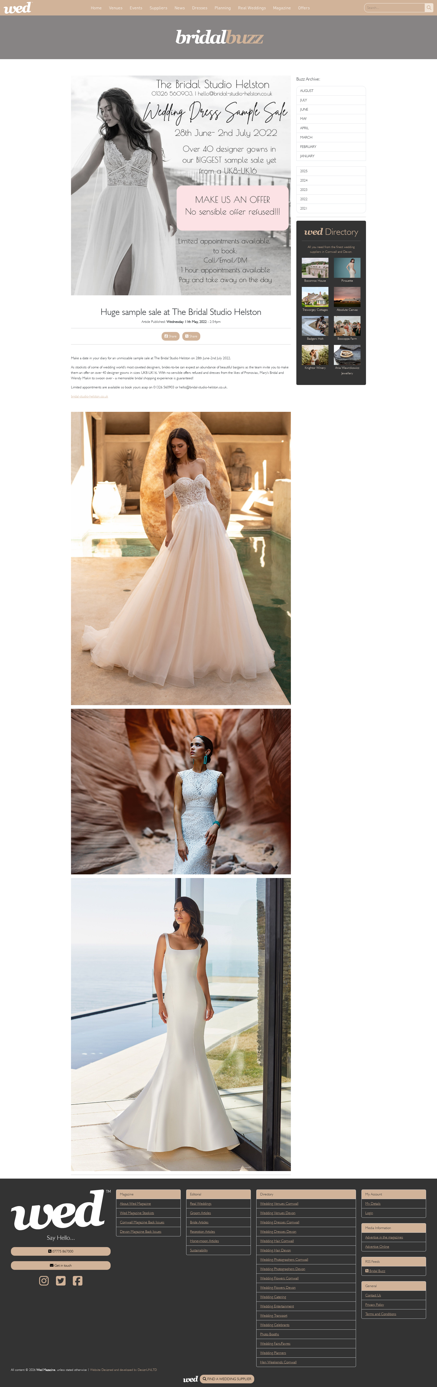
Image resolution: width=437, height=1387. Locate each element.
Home (96, 7)
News (180, 7)
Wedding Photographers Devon (282, 1269)
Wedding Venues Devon (277, 1213)
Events (136, 7)
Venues (115, 7)
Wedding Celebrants (275, 1325)
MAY (303, 118)
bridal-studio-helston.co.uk (89, 396)
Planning (223, 7)
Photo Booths (269, 1334)
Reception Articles (202, 1231)
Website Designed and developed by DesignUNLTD (123, 1370)
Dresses (199, 7)
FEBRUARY (308, 146)
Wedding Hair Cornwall (277, 1241)
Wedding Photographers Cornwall (284, 1259)
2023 (303, 189)
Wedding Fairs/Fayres (275, 1343)
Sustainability (199, 1250)
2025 (303, 171)
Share (172, 336)
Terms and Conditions (380, 1314)
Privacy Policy (374, 1304)
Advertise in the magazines (384, 1237)
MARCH (306, 137)
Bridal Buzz (376, 1271)
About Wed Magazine (135, 1203)
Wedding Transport (273, 1315)
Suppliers (158, 7)
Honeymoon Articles (204, 1241)
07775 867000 (62, 1251)
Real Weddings (252, 7)
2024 (303, 180)
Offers (304, 7)
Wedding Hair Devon (275, 1250)
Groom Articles (200, 1213)
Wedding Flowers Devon (278, 1287)
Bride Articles (199, 1222)
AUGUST (306, 91)
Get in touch (62, 1265)
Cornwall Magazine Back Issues (142, 1222)
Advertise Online (377, 1246)
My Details (373, 1203)
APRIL (304, 128)
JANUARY (307, 156)
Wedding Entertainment (277, 1306)
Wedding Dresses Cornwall (279, 1222)
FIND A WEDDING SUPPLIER (228, 1379)
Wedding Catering (273, 1297)
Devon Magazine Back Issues (140, 1231)
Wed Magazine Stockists (137, 1213)
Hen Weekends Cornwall (278, 1362)
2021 (303, 208)
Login (369, 1213)
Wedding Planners (273, 1353)
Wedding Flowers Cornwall (279, 1278)
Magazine (282, 7)
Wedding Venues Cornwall (279, 1203)
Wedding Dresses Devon (278, 1231)
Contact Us (373, 1295)
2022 (303, 199)
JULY (303, 100)
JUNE (304, 109)
